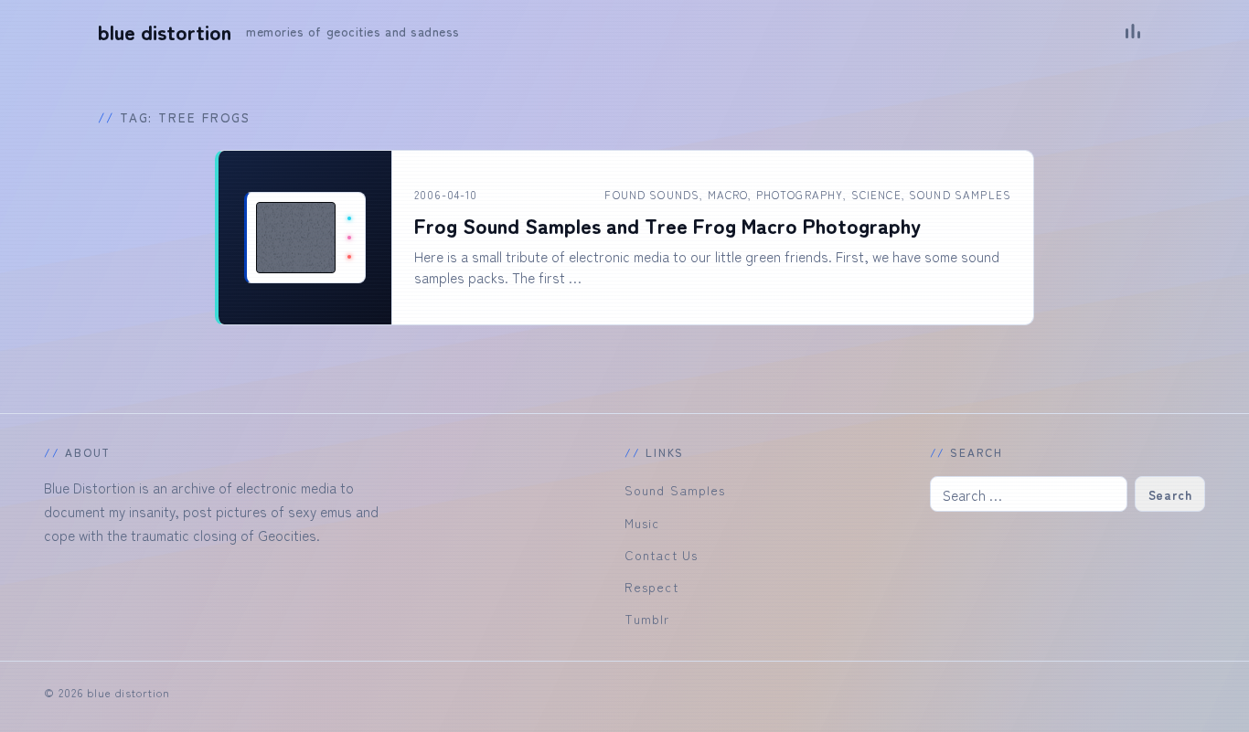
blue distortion (164, 31)
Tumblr (647, 619)
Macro (728, 194)
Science (876, 194)
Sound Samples (960, 194)
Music (641, 523)
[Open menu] (1133, 31)
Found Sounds (651, 194)
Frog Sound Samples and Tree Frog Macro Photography (667, 225)
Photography (800, 194)
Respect (651, 587)
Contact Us (661, 555)
